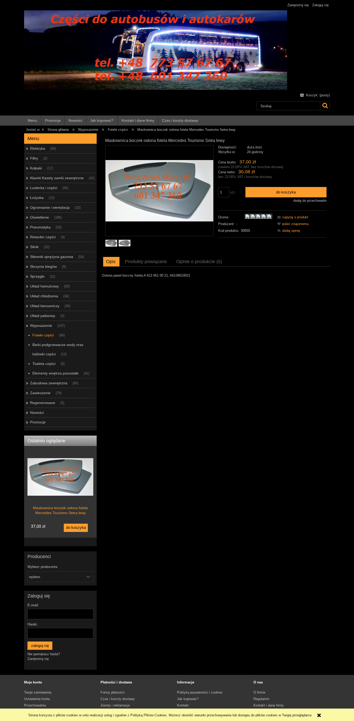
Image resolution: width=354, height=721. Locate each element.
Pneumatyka (40, 227)
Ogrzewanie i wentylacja (50, 207)
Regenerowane (42, 403)
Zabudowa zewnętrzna (48, 383)
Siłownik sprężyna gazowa (51, 257)
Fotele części (43, 335)
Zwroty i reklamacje (115, 705)
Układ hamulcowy (44, 286)
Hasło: (32, 624)
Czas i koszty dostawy (118, 699)
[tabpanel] (216, 275)
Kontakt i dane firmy (268, 705)
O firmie (259, 692)
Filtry (34, 158)
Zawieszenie (40, 393)
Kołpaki (36, 168)
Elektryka (37, 148)
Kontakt (183, 705)
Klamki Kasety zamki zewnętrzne (57, 178)
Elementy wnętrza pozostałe (55, 373)
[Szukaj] (325, 106)
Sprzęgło (37, 276)
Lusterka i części (43, 188)
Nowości (37, 412)
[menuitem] (32, 121)
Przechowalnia (35, 705)
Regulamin (261, 699)
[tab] (111, 261)
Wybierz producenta (42, 567)
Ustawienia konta (37, 699)
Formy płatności (113, 692)
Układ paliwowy (42, 316)
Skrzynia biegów (43, 266)
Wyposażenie (41, 325)
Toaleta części (43, 364)
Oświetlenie (39, 217)
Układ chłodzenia (44, 296)
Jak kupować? (188, 699)
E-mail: (33, 605)
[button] (291, 217)
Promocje (38, 422)
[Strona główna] (155, 49)
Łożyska (37, 198)
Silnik (34, 247)
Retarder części (43, 237)
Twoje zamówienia (37, 692)
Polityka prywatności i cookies (200, 692)
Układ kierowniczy (44, 306)
